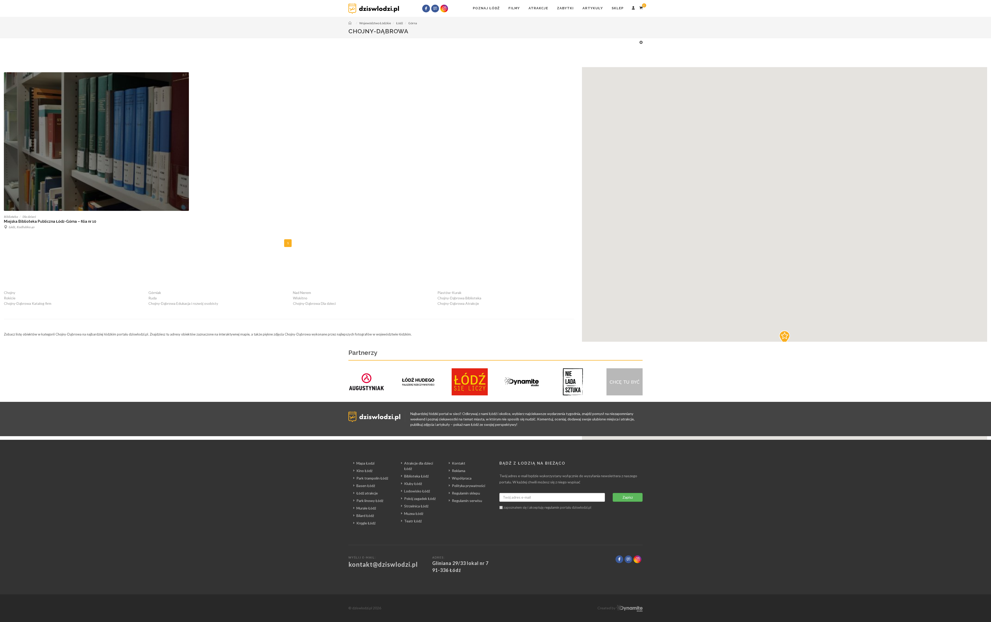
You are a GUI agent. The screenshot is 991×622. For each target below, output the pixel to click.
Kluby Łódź (413, 483)
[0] (641, 7)
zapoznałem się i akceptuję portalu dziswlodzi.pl (547, 507)
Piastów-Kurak (449, 292)
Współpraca (461, 478)
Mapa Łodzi (365, 463)
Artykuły (592, 8)
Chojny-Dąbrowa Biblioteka (459, 298)
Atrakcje (538, 8)
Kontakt (458, 463)
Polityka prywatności (468, 485)
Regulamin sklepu (466, 493)
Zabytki (565, 8)
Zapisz (627, 497)
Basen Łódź (365, 485)
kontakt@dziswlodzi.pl (383, 564)
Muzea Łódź (413, 513)
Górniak (154, 292)
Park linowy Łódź (369, 500)
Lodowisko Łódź (417, 491)
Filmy (514, 8)
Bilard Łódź (365, 515)
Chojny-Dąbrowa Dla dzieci (314, 303)
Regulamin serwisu (467, 500)
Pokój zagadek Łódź (420, 498)
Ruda (152, 298)
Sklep (618, 8)
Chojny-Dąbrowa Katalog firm (27, 303)
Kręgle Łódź (365, 523)
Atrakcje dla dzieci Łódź (418, 466)
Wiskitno (300, 298)
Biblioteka (11, 217)
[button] (784, 338)
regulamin (552, 507)
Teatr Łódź (413, 521)
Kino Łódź (364, 470)
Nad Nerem (302, 292)
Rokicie (9, 298)
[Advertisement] (495, 51)
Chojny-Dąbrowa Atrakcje (458, 303)
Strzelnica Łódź (416, 506)
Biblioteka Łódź (416, 476)
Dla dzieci (29, 217)
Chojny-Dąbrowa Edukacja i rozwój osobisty (183, 303)
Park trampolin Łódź (372, 478)
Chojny (9, 292)
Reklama (458, 470)
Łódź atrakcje (367, 493)
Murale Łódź (366, 508)
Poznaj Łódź (486, 8)
